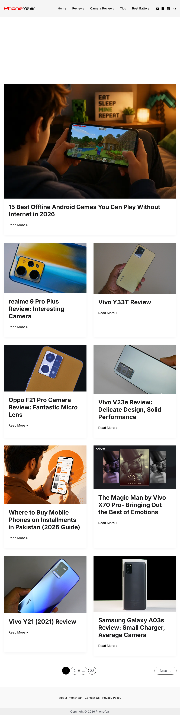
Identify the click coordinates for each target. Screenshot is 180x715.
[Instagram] (168, 8)
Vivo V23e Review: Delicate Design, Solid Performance (129, 409)
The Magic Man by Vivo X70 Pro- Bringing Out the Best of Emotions (132, 505)
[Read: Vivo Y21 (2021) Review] (45, 584)
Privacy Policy (111, 697)
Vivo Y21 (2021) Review (42, 621)
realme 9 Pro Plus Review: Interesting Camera (36, 309)
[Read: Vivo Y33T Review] (135, 268)
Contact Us (92, 697)
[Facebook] (163, 8)
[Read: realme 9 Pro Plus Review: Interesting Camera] (45, 268)
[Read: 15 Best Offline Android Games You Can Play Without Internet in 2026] (90, 141)
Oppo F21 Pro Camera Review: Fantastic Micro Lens (43, 407)
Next (165, 671)
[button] (174, 9)
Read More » (18, 225)
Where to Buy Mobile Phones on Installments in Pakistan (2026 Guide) (44, 520)
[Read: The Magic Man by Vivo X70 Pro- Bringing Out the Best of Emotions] (135, 467)
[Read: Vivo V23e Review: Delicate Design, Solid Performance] (135, 369)
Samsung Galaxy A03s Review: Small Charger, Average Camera (131, 627)
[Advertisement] (90, 44)
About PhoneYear (70, 697)
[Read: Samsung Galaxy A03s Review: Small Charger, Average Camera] (135, 583)
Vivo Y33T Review (124, 302)
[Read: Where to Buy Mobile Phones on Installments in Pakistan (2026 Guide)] (45, 474)
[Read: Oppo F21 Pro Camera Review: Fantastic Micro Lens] (45, 368)
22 (92, 671)
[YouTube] (157, 8)
